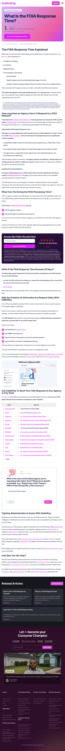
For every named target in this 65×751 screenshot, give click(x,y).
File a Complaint (37, 703)
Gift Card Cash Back (23, 699)
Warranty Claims (7, 741)
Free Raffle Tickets (23, 701)
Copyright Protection (39, 701)
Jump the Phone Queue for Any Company (24, 725)
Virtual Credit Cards (8, 735)
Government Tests (54, 708)
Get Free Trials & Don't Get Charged (9, 738)
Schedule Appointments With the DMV (55, 705)
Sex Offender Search (54, 728)
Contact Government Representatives (54, 719)
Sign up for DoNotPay (19, 246)
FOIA (50, 713)
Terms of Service (7, 699)
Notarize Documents (54, 711)
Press (4, 703)
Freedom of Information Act (13, 10)
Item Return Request (23, 730)
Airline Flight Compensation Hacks (8, 732)
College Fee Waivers (23, 707)
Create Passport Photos (55, 722)
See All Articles (57, 583)
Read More (6, 603)
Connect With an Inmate (55, 699)
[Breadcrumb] (2, 44)
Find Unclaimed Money (24, 703)
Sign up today (47, 647)
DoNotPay (9, 3)
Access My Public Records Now (17, 36)
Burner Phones (7, 729)
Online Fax (52, 703)
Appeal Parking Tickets (39, 699)
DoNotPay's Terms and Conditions (32, 250)
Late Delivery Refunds (24, 728)
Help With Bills (22, 705)
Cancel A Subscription (24, 732)
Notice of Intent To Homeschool (54, 725)
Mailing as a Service (54, 701)
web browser (21, 329)
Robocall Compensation (9, 719)
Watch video (10, 671)
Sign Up (56, 3)
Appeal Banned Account (24, 738)
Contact (5, 705)
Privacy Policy (45, 250)
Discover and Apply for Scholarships (24, 710)
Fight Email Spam (7, 715)
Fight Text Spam (7, 717)
